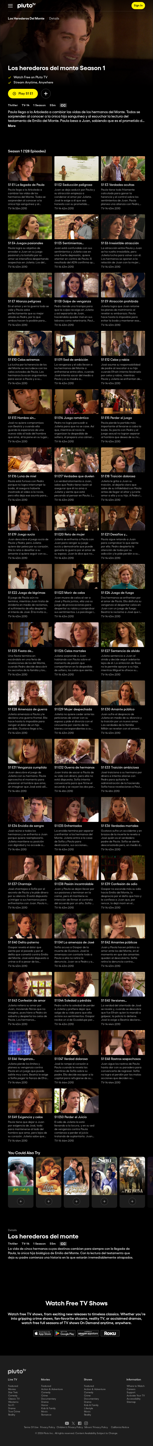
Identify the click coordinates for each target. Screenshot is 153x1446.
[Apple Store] (42, 1333)
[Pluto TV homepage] (17, 1371)
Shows (88, 1379)
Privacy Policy (47, 1427)
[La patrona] (132, 1182)
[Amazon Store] (88, 1333)
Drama (11, 1408)
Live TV (12, 1379)
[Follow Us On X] (73, 1423)
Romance (46, 1415)
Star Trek (13, 1392)
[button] (10, 6)
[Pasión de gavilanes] (48, 1182)
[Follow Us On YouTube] (67, 1423)
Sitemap (131, 1402)
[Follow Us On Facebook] (80, 1423)
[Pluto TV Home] (27, 5)
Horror (44, 1405)
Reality (11, 1415)
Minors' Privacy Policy (96, 1427)
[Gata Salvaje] (20, 1182)
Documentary (48, 1399)
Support (131, 1392)
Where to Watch (136, 1386)
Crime (44, 1395)
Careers (131, 1389)
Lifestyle (88, 1408)
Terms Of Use (31, 1427)
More (12, 126)
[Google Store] (65, 1333)
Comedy (12, 1395)
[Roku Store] (110, 1333)
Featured (13, 1386)
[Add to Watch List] (46, 93)
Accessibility (133, 1399)
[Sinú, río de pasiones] (104, 1182)
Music (44, 1411)
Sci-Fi (11, 1405)
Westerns (13, 1402)
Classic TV (14, 1399)
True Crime (14, 1411)
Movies (12, 1389)
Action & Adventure (52, 1389)
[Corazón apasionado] (76, 1182)
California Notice (120, 1427)
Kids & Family (48, 1408)
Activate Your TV (136, 1395)
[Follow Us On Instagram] (86, 1423)
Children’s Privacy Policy (70, 1427)
